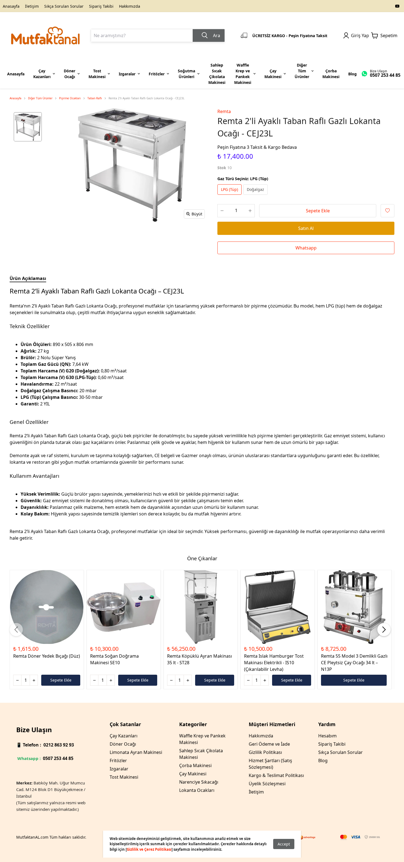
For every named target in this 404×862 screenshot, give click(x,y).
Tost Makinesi (124, 777)
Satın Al (306, 228)
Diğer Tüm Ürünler (40, 98)
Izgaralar (119, 769)
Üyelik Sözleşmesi (267, 784)
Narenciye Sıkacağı (198, 782)
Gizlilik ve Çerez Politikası (149, 849)
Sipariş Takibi (101, 6)
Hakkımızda (129, 6)
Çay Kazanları (123, 736)
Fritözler (118, 760)
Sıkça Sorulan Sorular (64, 6)
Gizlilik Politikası (265, 752)
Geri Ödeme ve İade (269, 744)
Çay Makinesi (192, 774)
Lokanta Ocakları (196, 790)
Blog (323, 760)
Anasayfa (11, 6)
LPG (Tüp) (229, 189)
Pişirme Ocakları (70, 98)
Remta (224, 111)
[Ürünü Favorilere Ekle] (387, 210)
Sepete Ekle (318, 211)
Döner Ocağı (123, 744)
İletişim (32, 6)
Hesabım (327, 736)
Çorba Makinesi (195, 765)
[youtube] (397, 6)
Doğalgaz (255, 189)
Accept (284, 844)
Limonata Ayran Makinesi (136, 752)
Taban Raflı (94, 98)
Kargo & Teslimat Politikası (276, 775)
